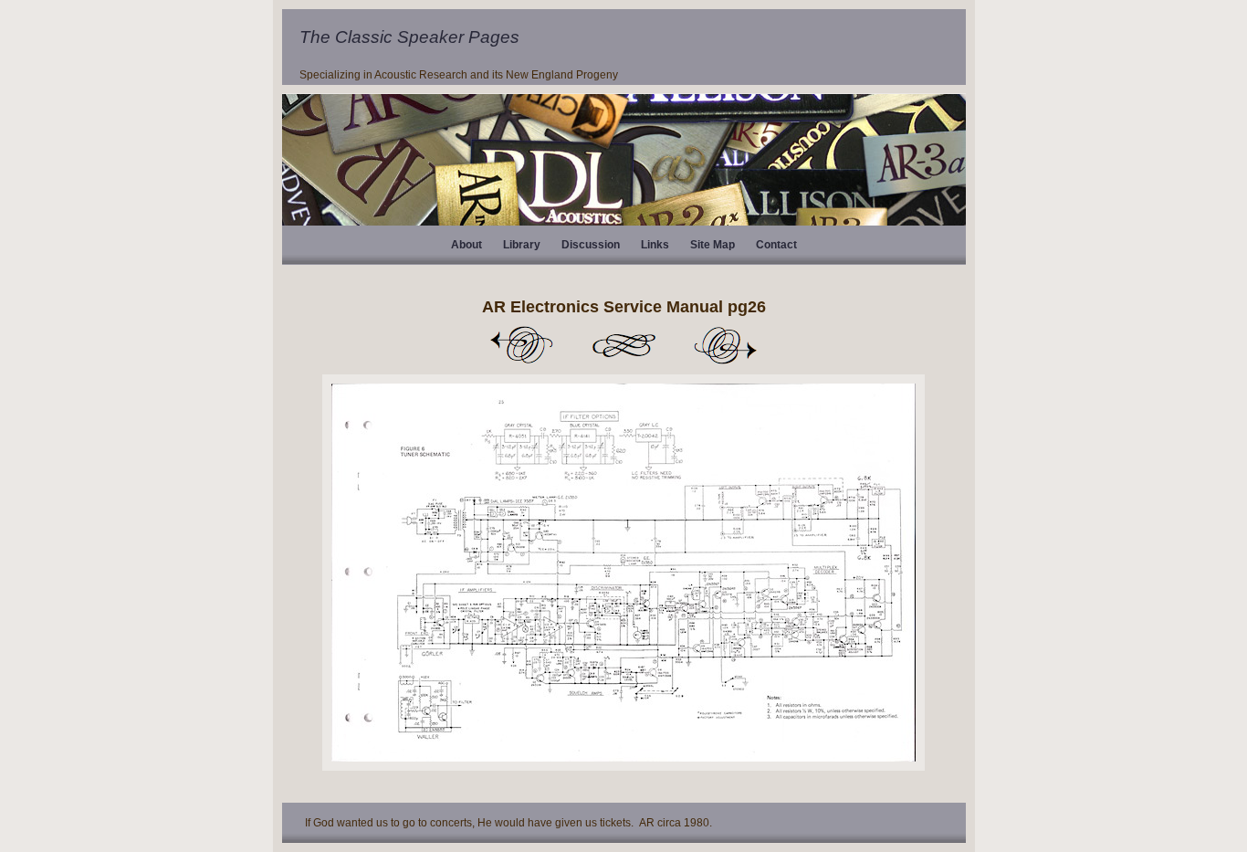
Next (725, 345)
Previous (521, 345)
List (623, 345)
